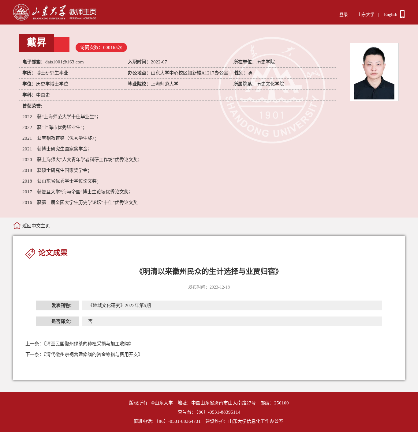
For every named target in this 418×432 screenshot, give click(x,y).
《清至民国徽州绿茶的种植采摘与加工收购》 (79, 343)
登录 (343, 14)
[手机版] (402, 16)
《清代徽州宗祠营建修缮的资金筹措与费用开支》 (84, 354)
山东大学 (366, 14)
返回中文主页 (36, 225)
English (390, 14)
